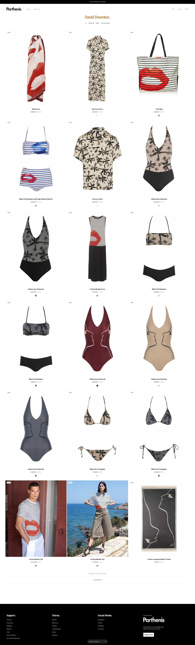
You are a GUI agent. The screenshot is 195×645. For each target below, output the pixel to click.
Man (97, 23)
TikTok (100, 623)
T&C (8, 632)
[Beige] (159, 205)
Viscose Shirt (97, 199)
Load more (97, 580)
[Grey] (36, 295)
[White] (36, 115)
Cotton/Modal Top (36, 559)
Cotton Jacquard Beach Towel (159, 559)
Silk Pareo (36, 109)
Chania (54, 626)
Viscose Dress (97, 109)
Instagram (101, 620)
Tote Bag (158, 109)
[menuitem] (173, 9)
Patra (54, 632)
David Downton (97, 17)
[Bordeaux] (97, 385)
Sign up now (148, 635)
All (86, 23)
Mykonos (55, 623)
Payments (10, 623)
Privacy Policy (11, 635)
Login (179, 9)
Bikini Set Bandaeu (159, 289)
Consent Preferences (13, 638)
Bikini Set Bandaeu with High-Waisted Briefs (36, 199)
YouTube (100, 629)
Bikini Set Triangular (97, 469)
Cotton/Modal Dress (97, 289)
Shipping (9, 626)
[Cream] (97, 115)
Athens (54, 620)
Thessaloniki (56, 629)
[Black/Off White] (159, 115)
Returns (9, 629)
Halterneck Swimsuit (159, 199)
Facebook (101, 626)
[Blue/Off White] (36, 205)
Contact (9, 620)
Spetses (54, 635)
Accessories (105, 23)
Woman (91, 23)
